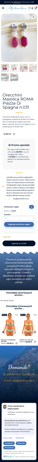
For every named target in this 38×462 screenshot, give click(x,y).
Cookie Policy (19, 438)
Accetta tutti (9, 443)
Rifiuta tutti (21, 443)
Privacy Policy (8, 438)
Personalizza (9, 447)
